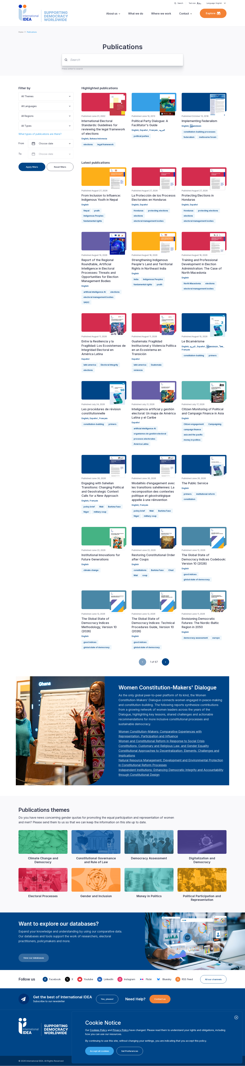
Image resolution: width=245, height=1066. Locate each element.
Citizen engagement (194, 424)
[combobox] (21, 96)
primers (212, 355)
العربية (162, 130)
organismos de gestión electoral (150, 433)
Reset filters (60, 167)
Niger (86, 512)
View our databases (33, 957)
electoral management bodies (149, 221)
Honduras (138, 210)
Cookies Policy (98, 1030)
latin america (90, 365)
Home (20, 32)
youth (97, 210)
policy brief (89, 506)
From (21, 143)
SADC (86, 302)
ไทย (222, 346)
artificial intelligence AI (95, 292)
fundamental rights (93, 221)
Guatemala (156, 365)
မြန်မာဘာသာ (195, 126)
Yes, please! (107, 999)
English (85, 138)
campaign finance (192, 429)
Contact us (160, 999)
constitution (189, 499)
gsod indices (190, 574)
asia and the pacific (193, 434)
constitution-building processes (199, 132)
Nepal (86, 210)
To (20, 153)
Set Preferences (129, 1051)
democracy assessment (196, 638)
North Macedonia (192, 283)
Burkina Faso (114, 506)
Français (153, 130)
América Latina (141, 444)
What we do (135, 13)
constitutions (140, 570)
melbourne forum (207, 137)
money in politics (192, 440)
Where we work (161, 13)
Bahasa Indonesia (98, 138)
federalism (189, 137)
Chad (171, 570)
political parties (141, 136)
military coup (100, 512)
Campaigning (214, 424)
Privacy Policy (120, 1030)
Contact (184, 13)
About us (111, 13)
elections (88, 144)
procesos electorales (144, 439)
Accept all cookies (99, 1051)
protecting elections (158, 210)
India (136, 279)
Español (144, 130)
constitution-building (194, 355)
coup (144, 575)
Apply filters (32, 167)
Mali (101, 506)
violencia (138, 370)
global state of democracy (197, 579)
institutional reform (205, 494)
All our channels (213, 979)
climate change (91, 570)
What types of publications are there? (40, 134)
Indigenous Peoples (93, 216)
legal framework (105, 144)
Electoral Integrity (109, 365)
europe (216, 638)
